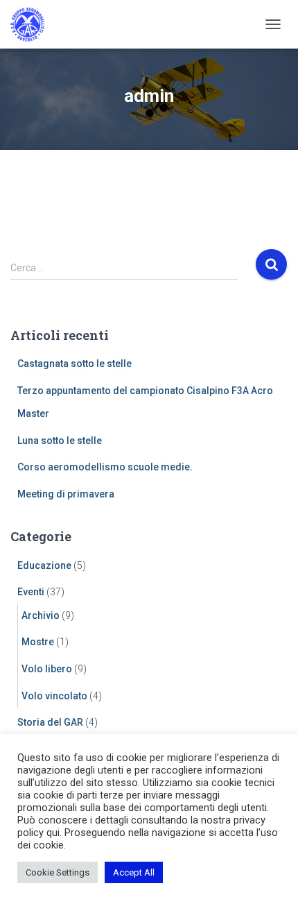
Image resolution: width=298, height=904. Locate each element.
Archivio (40, 615)
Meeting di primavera (65, 494)
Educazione (44, 565)
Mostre (37, 641)
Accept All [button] (134, 872)
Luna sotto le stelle (59, 440)
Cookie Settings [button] (57, 872)
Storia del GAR (50, 722)
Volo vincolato (54, 695)
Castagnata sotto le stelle (74, 363)
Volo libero (46, 668)
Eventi (30, 591)
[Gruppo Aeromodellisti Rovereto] (32, 24)
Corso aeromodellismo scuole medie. (105, 466)
